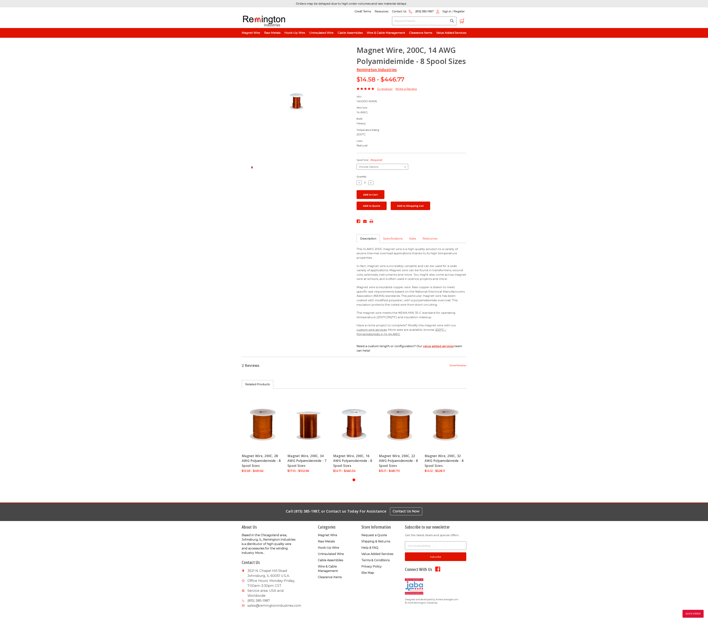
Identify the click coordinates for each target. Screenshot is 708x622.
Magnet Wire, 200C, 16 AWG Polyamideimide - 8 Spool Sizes (352, 461)
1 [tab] (354, 479)
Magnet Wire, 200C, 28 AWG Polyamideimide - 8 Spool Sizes (261, 461)
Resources (381, 11)
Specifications (392, 238)
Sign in (446, 11)
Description (368, 238)
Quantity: (362, 176)
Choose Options (263, 424)
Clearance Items (420, 32)
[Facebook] (358, 220)
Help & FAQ (369, 547)
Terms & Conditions (375, 560)
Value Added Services (451, 32)
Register (459, 11)
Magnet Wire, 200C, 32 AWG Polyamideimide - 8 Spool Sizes (444, 461)
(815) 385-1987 (424, 11)
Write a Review (406, 89)
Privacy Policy (371, 566)
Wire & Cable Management (386, 32)
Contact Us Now (406, 511)
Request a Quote (374, 535)
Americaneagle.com (447, 599)
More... (260, 553)
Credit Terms (363, 11)
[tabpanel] (263, 434)
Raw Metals (272, 32)
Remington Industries (377, 69)
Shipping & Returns (375, 541)
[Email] (365, 220)
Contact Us (399, 11)
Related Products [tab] (257, 384)
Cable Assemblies (350, 32)
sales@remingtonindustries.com (272, 606)
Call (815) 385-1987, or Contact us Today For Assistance (336, 511)
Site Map (367, 572)
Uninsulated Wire (321, 32)
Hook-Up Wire (294, 32)
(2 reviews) (385, 89)
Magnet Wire (251, 32)
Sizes (412, 238)
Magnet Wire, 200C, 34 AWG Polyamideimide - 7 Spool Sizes (307, 461)
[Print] (371, 220)
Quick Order (693, 613)
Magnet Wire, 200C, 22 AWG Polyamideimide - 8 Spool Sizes (398, 461)
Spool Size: (369, 160)
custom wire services (372, 329)
